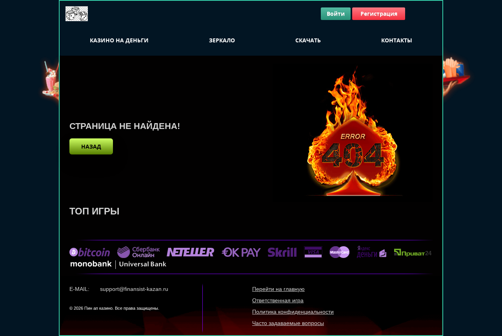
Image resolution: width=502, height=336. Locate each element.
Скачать (308, 40)
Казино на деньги (119, 40)
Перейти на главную (278, 289)
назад (91, 146)
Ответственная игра (278, 300)
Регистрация (378, 13)
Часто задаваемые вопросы (288, 323)
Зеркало (222, 40)
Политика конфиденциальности (293, 312)
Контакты (396, 40)
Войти (336, 13)
